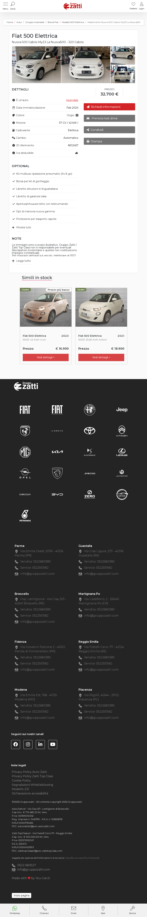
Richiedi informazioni (104, 107)
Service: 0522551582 (34, 567)
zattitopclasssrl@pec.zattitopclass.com (40, 850)
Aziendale (72, 100)
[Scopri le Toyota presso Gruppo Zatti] (89, 430)
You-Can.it (42, 878)
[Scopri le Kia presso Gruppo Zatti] (57, 452)
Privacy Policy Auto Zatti (29, 772)
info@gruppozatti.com (37, 573)
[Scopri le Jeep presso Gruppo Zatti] (122, 409)
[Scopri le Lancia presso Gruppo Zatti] (57, 430)
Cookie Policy (21, 780)
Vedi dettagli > (46, 357)
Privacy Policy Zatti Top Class (32, 776)
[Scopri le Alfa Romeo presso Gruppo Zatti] (89, 409)
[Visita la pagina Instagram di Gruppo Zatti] (29, 745)
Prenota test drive (103, 118)
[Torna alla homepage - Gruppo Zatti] (73, 6)
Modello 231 (20, 789)
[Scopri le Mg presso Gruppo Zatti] (25, 452)
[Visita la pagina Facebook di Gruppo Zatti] (17, 745)
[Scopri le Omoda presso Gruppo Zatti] (25, 494)
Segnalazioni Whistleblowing (32, 785)
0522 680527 (26, 865)
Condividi (96, 130)
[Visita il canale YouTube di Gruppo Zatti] (54, 745)
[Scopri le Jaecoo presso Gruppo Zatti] (89, 473)
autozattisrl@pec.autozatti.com (36, 826)
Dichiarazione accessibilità (30, 793)
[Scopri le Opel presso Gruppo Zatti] (25, 473)
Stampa (95, 141)
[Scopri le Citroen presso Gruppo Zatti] (122, 430)
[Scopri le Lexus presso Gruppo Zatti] (122, 452)
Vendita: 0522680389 (35, 561)
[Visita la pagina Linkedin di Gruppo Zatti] (42, 745)
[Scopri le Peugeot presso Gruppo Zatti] (57, 473)
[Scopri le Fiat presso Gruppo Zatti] (25, 409)
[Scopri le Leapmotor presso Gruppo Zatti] (122, 473)
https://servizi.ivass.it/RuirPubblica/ (81, 858)
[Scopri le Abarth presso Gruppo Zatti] (25, 430)
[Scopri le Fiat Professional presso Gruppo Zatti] (57, 409)
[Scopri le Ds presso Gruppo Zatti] (89, 452)
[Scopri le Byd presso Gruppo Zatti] (57, 494)
